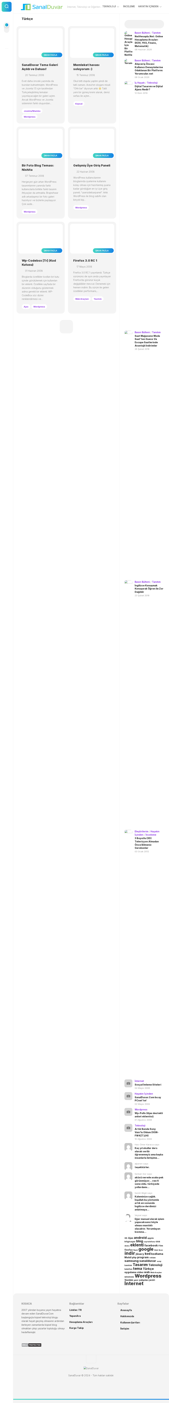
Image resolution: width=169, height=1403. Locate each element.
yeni (136, 1280)
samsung (131, 1261)
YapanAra (75, 1315)
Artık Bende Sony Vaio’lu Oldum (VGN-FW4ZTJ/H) (147, 1132)
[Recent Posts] (129, 24)
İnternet (139, 1081)
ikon (161, 1250)
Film (160, 1245)
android (140, 1238)
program (143, 1257)
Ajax (26, 306)
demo (127, 1246)
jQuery (140, 1253)
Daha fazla (51, 55)
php (134, 1257)
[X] (6, 54)
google (145, 1249)
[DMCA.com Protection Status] (31, 1346)
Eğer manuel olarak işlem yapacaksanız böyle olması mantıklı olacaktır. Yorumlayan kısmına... (149, 1225)
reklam (152, 1258)
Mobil (127, 1257)
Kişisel (79, 103)
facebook (151, 1245)
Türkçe (148, 1268)
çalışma (143, 1280)
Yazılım (98, 299)
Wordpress (29, 116)
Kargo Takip (76, 1328)
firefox (128, 1250)
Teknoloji (109, 6)
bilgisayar (129, 1241)
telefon (128, 1269)
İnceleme (129, 6)
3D (125, 1238)
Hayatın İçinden (148, 6)
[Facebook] (6, 42)
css (158, 1241)
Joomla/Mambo (32, 111)
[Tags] (159, 24)
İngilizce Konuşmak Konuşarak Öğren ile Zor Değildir (149, 588)
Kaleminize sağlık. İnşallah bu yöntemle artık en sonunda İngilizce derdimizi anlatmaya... (147, 1203)
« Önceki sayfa (66, 326)
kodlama (157, 1253)
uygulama (130, 1272)
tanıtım (128, 1265)
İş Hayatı (140, 82)
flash (135, 1250)
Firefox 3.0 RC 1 (85, 260)
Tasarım (140, 1264)
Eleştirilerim (141, 831)
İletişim (124, 1328)
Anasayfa (126, 1310)
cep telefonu (149, 1242)
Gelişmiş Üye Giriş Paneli (91, 165)
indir (129, 1253)
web (147, 1272)
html (156, 1250)
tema (137, 1268)
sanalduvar (147, 1261)
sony (159, 1261)
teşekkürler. (142, 1167)
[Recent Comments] (149, 24)
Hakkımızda (127, 1316)
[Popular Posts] (139, 24)
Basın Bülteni (142, 32)
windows (129, 1277)
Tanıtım (156, 32)
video (140, 1272)
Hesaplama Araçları (81, 1322)
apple (150, 1238)
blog (139, 1241)
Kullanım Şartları (130, 1322)
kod (148, 1254)
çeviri (151, 1280)
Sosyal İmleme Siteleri (148, 1084)
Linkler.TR (75, 1310)
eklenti (137, 1245)
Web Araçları (82, 299)
